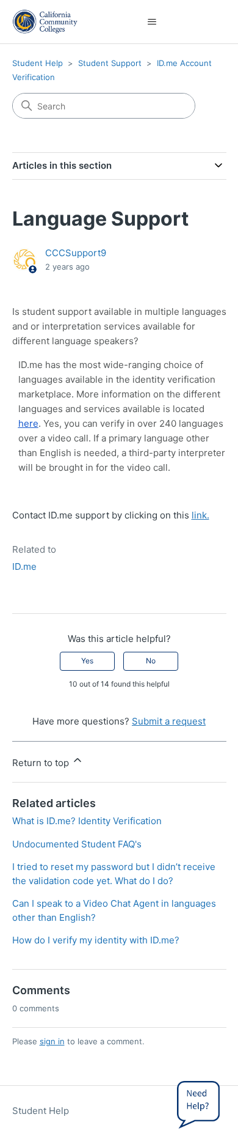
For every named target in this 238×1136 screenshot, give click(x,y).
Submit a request (169, 721)
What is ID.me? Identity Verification (87, 821)
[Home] (45, 21)
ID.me (24, 566)
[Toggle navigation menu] (152, 22)
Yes (87, 660)
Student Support (110, 63)
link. (200, 515)
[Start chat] (198, 1102)
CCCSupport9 (75, 253)
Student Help (37, 63)
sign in (52, 1041)
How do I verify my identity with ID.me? (95, 940)
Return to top (41, 763)
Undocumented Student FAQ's (77, 844)
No (151, 660)
